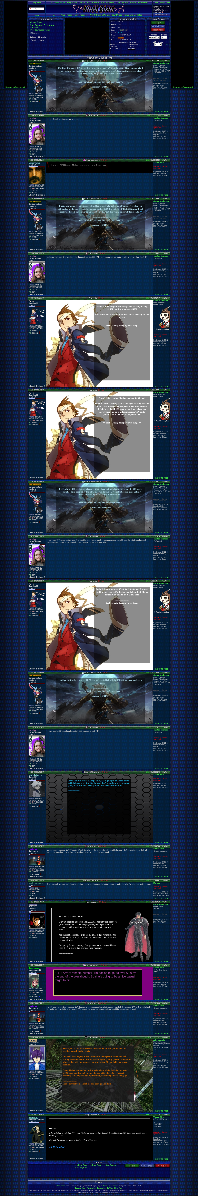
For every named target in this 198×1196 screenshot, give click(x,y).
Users (162, 3)
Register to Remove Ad (15, 87)
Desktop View (80, 1188)
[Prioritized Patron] (163, 12)
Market (133, 2)
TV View (110, 1188)
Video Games (107, 2)
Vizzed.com (60, 2)
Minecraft (143, 2)
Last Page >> (81, 1167)
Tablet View (101, 1188)
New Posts (116, 15)
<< (149, 44)
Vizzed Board (93, 2)
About (155, 3)
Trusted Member (160, 118)
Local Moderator (160, 301)
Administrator (159, 1040)
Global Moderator (161, 63)
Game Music (122, 2)
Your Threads (67, 15)
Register (37, 2)
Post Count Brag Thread (40, 30)
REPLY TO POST (161, 112)
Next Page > (111, 1165)
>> (167, 44)
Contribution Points (100, 15)
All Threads (81, 15)
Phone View (91, 1188)
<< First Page (81, 1165)
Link (148, 61)
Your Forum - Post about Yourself (42, 26)
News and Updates (133, 15)
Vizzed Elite (158, 163)
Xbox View (118, 1188)
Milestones (34, 33)
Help (168, 3)
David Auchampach (110, 1186)
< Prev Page (95, 1165)
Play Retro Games (76, 2)
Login (37, 15)
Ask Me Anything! (57, 1147)
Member (157, 883)
